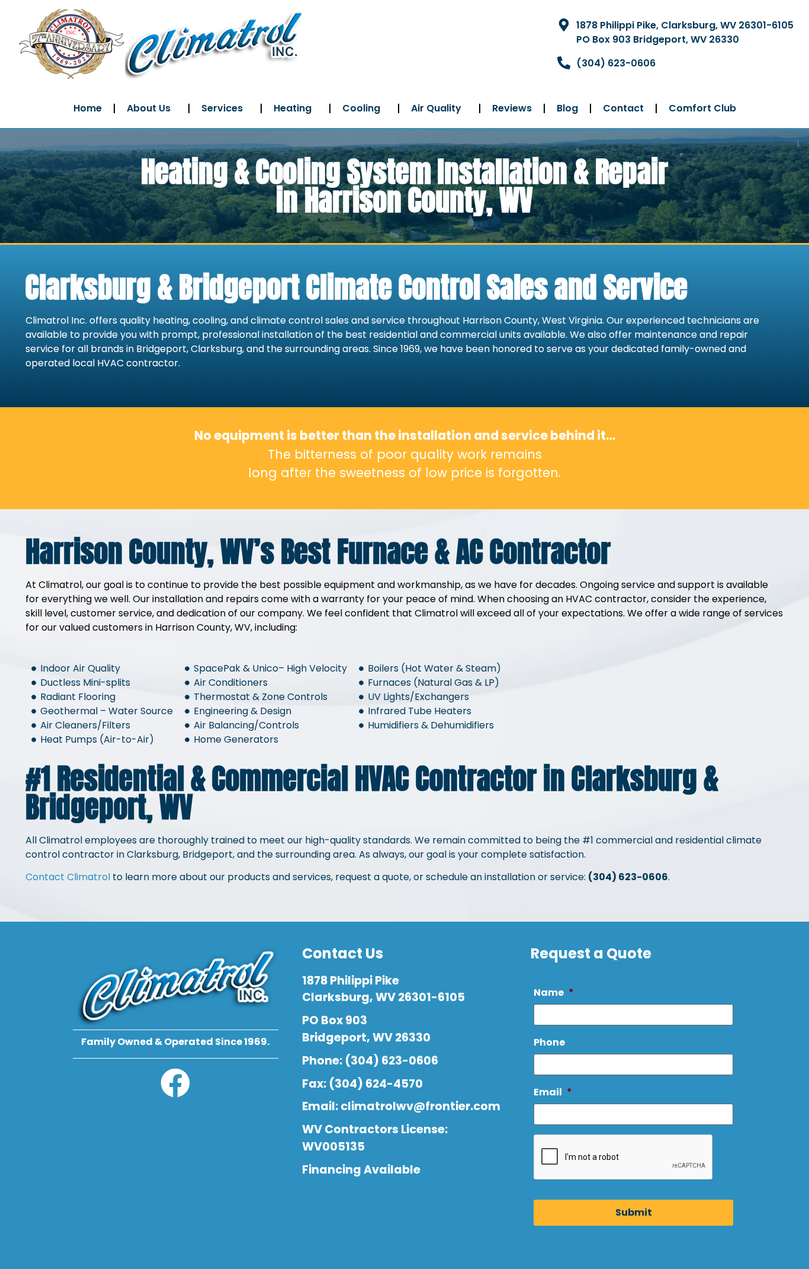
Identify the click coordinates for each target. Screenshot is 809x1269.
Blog (567, 108)
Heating (293, 108)
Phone (549, 1043)
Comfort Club (702, 108)
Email (553, 1092)
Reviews (512, 108)
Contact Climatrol (67, 877)
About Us (149, 108)
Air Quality (436, 108)
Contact (623, 108)
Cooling (361, 108)
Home (87, 108)
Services (222, 108)
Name (554, 993)
